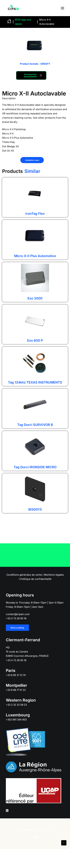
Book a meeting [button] (17, 628)
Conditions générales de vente (24, 574)
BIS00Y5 (35, 509)
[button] (62, 8)
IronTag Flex (35, 214)
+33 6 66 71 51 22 (16, 689)
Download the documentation (30, 75)
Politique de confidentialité (35, 579)
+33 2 (16, 704)
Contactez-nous (32, 160)
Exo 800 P (35, 340)
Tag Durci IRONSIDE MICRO (35, 467)
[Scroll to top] (63, 842)
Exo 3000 (35, 298)
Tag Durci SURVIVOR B (35, 425)
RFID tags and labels (23, 21)
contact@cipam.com (18, 614)
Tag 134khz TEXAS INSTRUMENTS (35, 382)
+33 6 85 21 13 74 (16, 675)
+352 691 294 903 (16, 719)
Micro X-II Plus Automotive (35, 256)
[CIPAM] (13, 8)
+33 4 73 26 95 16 (16, 618)
